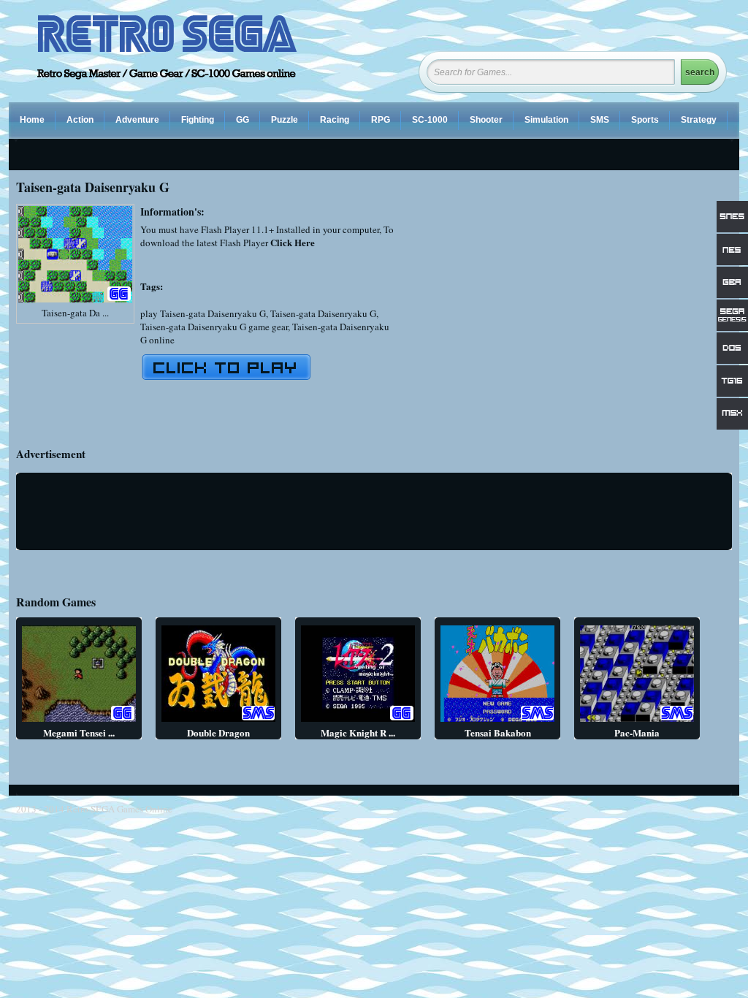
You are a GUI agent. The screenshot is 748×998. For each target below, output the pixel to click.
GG (242, 120)
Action (80, 120)
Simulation (546, 120)
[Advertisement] (609, 306)
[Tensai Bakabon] (497, 721)
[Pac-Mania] (637, 721)
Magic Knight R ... (358, 732)
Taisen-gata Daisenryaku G (323, 313)
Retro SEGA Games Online (119, 808)
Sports (645, 120)
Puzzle (284, 120)
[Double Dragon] (218, 721)
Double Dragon (218, 732)
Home (32, 120)
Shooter (486, 120)
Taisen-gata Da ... (75, 312)
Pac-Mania (637, 732)
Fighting (197, 120)
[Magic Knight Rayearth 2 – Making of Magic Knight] (358, 721)
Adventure (137, 120)
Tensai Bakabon (498, 732)
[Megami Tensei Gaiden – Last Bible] (79, 721)
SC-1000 (430, 120)
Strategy (699, 120)
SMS (599, 120)
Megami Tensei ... (79, 732)
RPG (380, 120)
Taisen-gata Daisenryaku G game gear (214, 326)
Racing (334, 120)
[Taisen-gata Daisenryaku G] (75, 302)
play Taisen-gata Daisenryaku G (203, 313)
